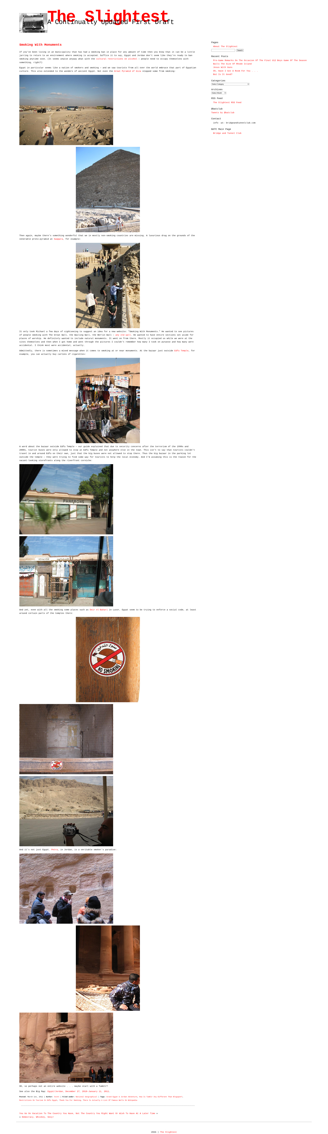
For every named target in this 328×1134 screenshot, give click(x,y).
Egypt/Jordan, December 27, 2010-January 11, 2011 (78, 1091)
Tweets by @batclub (222, 113)
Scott (56, 1097)
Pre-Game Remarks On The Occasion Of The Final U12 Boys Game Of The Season (260, 60)
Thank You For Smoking (70, 1100)
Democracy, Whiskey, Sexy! (38, 1117)
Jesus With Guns (222, 67)
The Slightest (108, 17)
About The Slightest (225, 46)
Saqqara (58, 239)
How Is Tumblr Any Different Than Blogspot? (160, 1097)
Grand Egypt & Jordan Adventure (121, 1097)
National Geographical (86, 1097)
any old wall (123, 335)
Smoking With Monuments (40, 45)
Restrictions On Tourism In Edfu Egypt (38, 1100)
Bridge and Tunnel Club (227, 133)
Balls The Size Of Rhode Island (232, 64)
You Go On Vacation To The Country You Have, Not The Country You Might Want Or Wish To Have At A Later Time (87, 1113)
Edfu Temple (181, 351)
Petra (54, 850)
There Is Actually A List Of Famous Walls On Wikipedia (110, 1100)
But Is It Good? (222, 74)
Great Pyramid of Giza (127, 71)
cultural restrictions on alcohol (116, 59)
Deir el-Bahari (99, 610)
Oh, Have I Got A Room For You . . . (235, 71)
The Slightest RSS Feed (227, 102)
